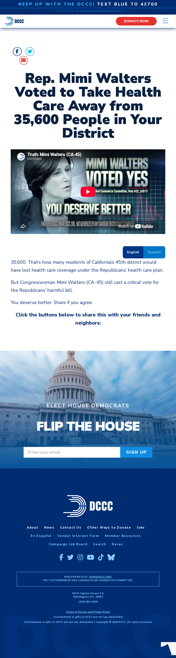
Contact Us (71, 527)
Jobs (141, 527)
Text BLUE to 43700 (127, 4)
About (33, 527)
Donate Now (136, 21)
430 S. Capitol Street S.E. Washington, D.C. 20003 (88, 595)
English (133, 252)
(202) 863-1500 (88, 601)
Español (154, 252)
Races (117, 544)
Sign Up (136, 452)
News (49, 527)
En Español (41, 536)
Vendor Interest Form (78, 536)
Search (99, 544)
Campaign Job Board (68, 544)
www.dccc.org (100, 577)
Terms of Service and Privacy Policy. (100, 10)
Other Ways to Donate (109, 527)
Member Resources (123, 536)
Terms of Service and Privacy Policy (88, 612)
